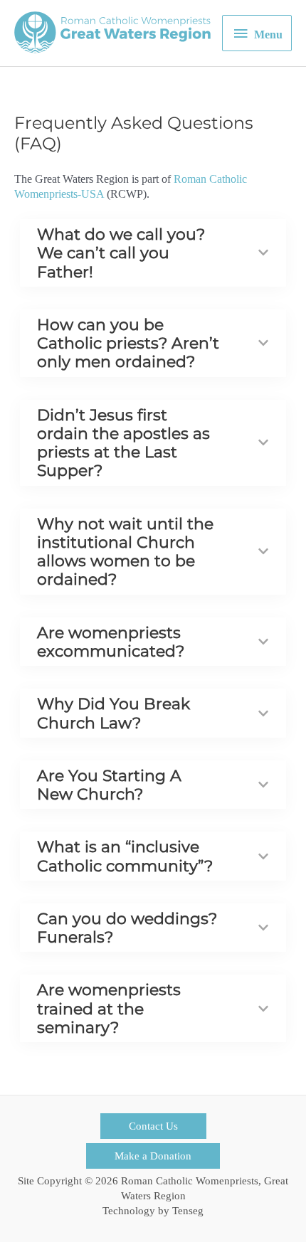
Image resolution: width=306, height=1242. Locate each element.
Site (26, 1181)
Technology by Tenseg (153, 1210)
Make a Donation (153, 1156)
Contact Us (153, 1126)
